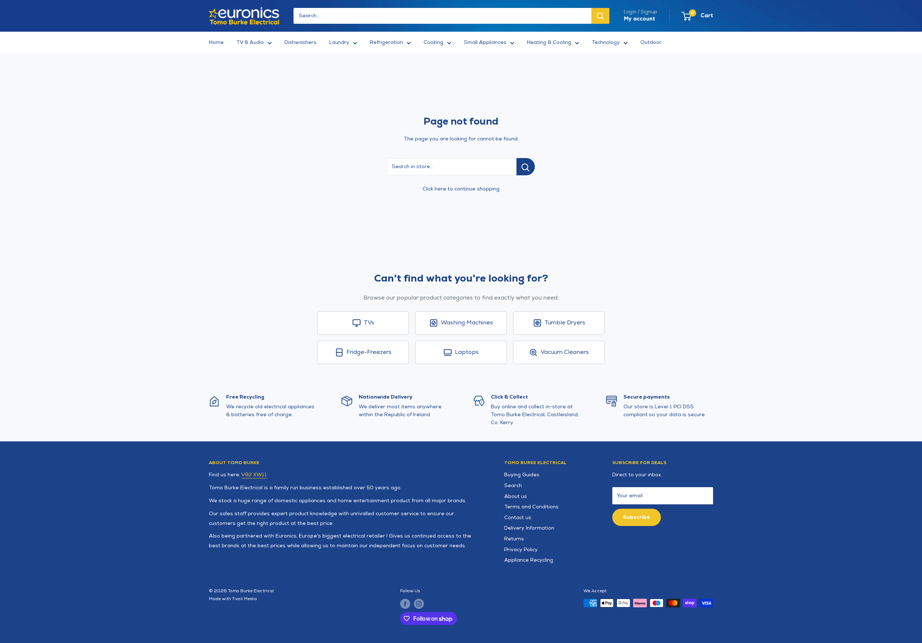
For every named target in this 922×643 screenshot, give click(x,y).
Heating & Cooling (549, 42)
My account (639, 19)
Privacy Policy (521, 550)
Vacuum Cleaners (565, 352)
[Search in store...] (525, 166)
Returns (514, 539)
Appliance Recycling (528, 560)
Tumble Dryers (565, 322)
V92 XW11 (254, 475)
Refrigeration (386, 42)
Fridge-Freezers (368, 352)
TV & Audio (250, 42)
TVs (369, 322)
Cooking (433, 42)
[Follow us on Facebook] (405, 604)
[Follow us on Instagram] (419, 604)
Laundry (339, 42)
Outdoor (651, 42)
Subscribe (636, 517)
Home (216, 42)
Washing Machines (467, 322)
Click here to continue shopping (461, 189)
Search (513, 485)
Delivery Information (529, 528)
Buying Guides (522, 475)
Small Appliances (485, 42)
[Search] (600, 16)
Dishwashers (301, 42)
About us (515, 496)
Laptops (467, 352)
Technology (606, 42)
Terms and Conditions (531, 507)
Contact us (517, 517)
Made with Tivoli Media (233, 599)
